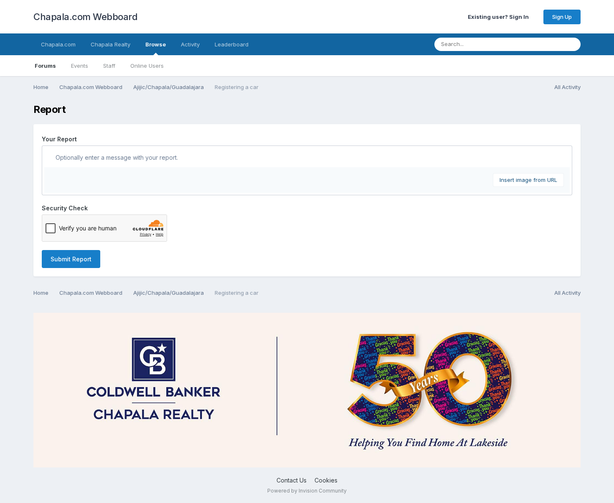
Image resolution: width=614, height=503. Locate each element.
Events (79, 65)
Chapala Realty (110, 44)
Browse (155, 44)
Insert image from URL (528, 179)
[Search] (572, 44)
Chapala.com (58, 44)
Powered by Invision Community (307, 491)
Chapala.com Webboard (85, 16)
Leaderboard (232, 44)
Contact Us (292, 480)
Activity (190, 44)
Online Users (147, 65)
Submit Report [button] (71, 259)
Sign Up (562, 16)
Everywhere (537, 44)
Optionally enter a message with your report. (116, 157)
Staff (109, 65)
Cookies (326, 480)
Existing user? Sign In (499, 16)
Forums (45, 65)
